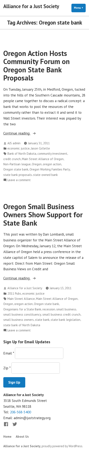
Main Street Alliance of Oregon (43, 159)
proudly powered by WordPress (62, 446)
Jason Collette (40, 148)
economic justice (18, 148)
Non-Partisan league (17, 164)
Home (7, 436)
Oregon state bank (15, 169)
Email (8, 353)
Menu (80, 8)
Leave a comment (19, 180)
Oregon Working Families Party (50, 169)
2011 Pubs (14, 293)
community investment (52, 154)
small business (66, 309)
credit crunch (12, 159)
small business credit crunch (61, 314)
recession (48, 309)
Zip (6, 368)
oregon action (52, 164)
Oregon (37, 164)
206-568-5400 (20, 412)
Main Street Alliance (21, 299)
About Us (22, 436)
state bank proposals (17, 175)
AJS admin (13, 143)
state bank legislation (65, 320)
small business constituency (22, 314)
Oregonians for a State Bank (22, 309)
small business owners (18, 320)
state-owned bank (45, 175)
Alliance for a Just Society (31, 6)
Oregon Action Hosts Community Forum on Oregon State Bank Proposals (36, 65)
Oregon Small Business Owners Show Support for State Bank (43, 215)
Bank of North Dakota (21, 154)
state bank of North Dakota (21, 325)
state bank (42, 320)
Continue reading (25, 133)
